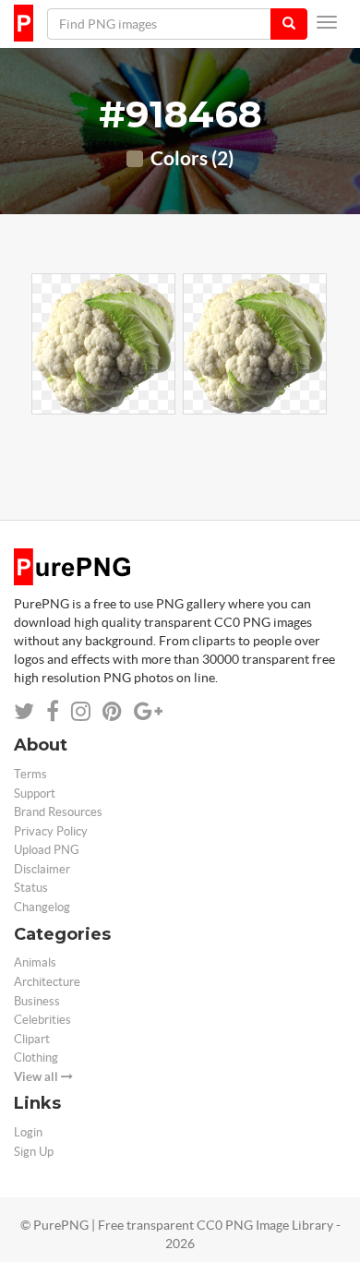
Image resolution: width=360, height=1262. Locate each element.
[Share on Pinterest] (112, 711)
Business (37, 1001)
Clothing (36, 1057)
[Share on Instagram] (80, 711)
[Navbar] (326, 22)
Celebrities (42, 1020)
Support (34, 793)
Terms (30, 774)
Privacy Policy (51, 831)
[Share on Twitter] (24, 711)
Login (28, 1132)
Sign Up (34, 1152)
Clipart (32, 1039)
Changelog (42, 907)
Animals (35, 962)
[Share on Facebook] (52, 711)
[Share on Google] (148, 711)
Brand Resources (58, 812)
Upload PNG (46, 850)
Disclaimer (42, 869)
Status (31, 888)
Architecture (47, 982)
